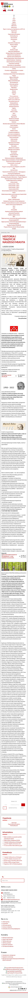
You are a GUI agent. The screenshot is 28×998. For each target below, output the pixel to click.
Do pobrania (14, 153)
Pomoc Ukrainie (14, 125)
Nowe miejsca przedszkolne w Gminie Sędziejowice (14, 159)
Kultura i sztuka (14, 111)
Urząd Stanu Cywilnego (14, 63)
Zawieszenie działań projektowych (14, 161)
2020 (14, 208)
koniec (22, 807)
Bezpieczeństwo (14, 89)
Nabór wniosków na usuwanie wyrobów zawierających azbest (13, 837)
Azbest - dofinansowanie (14, 199)
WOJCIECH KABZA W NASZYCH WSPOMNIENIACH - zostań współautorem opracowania (9, 556)
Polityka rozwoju (14, 130)
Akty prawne (14, 72)
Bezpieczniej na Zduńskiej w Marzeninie (13, 860)
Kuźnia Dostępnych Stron (16, 987)
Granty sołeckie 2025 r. (14, 189)
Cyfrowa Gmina (13, 170)
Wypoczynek (14, 116)
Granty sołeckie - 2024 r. (14, 187)
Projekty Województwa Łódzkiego (14, 180)
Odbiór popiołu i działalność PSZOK (12, 840)
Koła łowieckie (14, 37)
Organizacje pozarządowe (14, 34)
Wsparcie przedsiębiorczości (14, 135)
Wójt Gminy (14, 25)
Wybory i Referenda (14, 77)
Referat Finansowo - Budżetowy (14, 60)
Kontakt (14, 228)
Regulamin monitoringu (8, 957)
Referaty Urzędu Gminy (8, 937)
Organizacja (14, 30)
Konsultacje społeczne (14, 101)
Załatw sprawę (14, 139)
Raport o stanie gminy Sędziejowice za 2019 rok (14, 29)
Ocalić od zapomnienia (7, 432)
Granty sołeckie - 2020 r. (14, 184)
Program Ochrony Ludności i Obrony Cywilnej (14, 227)
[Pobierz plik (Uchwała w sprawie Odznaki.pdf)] (2, 375)
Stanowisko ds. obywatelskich (14, 65)
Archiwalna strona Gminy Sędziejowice (11, 928)
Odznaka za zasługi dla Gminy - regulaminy (12, 333)
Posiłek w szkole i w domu (14, 214)
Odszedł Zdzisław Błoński (8, 391)
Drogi (14, 41)
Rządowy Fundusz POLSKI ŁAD (14, 225)
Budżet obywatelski (14, 104)
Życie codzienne (14, 85)
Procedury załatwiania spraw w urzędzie (14, 70)
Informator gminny (14, 84)
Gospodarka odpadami (14, 98)
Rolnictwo (14, 122)
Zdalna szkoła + (14, 165)
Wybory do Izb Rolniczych (14, 80)
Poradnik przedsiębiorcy (14, 132)
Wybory (14, 108)
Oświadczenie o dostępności (9, 955)
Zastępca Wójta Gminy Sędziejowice (14, 53)
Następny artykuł (13, 807)
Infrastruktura (14, 39)
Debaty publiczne (14, 103)
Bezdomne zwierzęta (14, 118)
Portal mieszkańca (14, 127)
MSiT (14, 216)
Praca (14, 94)
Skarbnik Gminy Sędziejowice (14, 55)
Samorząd (14, 32)
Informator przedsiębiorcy (14, 134)
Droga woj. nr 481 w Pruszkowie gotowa (13, 864)
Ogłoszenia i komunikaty (14, 142)
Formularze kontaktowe (8, 946)
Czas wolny (14, 110)
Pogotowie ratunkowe (7, 944)
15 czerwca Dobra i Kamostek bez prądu (13, 845)
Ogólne (14, 22)
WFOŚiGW (14, 197)
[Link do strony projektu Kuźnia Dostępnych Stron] (13, 967)
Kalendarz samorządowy (14, 149)
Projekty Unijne (14, 156)
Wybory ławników (14, 79)
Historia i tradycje (14, 44)
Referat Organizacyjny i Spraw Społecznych (14, 58)
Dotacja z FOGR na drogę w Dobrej (11, 862)
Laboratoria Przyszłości (14, 213)
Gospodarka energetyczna (14, 42)
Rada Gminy (14, 27)
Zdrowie (14, 91)
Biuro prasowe (14, 151)
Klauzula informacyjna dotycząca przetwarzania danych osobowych (13, 959)
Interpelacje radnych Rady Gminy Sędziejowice (14, 73)
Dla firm (14, 128)
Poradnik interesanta (14, 144)
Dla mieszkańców (14, 82)
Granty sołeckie (14, 182)
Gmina (14, 20)
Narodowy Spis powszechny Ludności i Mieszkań (14, 123)
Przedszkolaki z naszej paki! (14, 163)
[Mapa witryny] (13, 6)
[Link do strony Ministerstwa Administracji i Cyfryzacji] (13, 969)
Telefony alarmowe (7, 941)
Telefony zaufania (7, 942)
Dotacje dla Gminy (14, 154)
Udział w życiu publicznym (14, 99)
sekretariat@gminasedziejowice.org (11, 899)
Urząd (14, 48)
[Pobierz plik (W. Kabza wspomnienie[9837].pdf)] (2, 554)
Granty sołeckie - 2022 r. (14, 185)
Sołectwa (14, 24)
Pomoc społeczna (14, 96)
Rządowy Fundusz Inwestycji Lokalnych (14, 211)
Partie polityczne (14, 36)
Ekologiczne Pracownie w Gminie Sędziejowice (14, 201)
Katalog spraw (14, 141)
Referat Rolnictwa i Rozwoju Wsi (14, 61)
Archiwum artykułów (7, 927)
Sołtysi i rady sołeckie (7, 939)
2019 (14, 206)
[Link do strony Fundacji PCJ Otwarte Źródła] (14, 972)
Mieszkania (14, 87)
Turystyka (14, 115)
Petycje (14, 75)
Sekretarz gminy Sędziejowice (14, 56)
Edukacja (14, 92)
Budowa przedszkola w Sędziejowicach (14, 158)
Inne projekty (14, 209)
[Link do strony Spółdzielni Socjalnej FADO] (14, 971)
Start (14, 18)
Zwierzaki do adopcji (14, 120)
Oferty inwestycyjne (13, 137)
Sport (14, 113)
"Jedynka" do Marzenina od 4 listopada (12, 842)
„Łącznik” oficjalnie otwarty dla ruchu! (12, 843)
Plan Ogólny (14, 46)
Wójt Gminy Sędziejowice (14, 51)
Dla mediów (14, 146)
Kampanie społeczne (14, 106)
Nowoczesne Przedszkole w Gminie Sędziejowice (14, 175)
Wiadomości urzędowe (14, 147)
